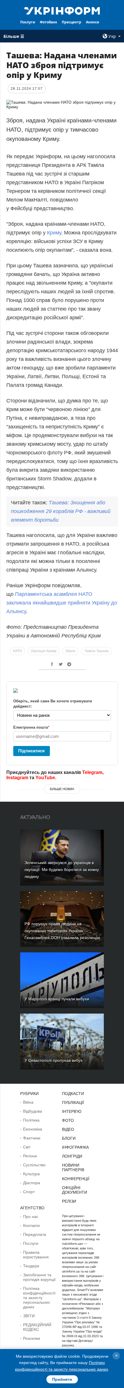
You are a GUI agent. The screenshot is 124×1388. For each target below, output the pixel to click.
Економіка (32, 1129)
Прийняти (62, 1379)
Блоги (69, 1138)
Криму (54, 233)
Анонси (92, 22)
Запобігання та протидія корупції (39, 1277)
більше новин (62, 789)
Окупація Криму (44, 651)
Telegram (92, 772)
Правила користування (36, 1254)
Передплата (34, 1234)
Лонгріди (72, 1156)
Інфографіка (75, 1147)
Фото (68, 1120)
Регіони (30, 1156)
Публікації (73, 1102)
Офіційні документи (74, 1190)
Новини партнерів (73, 1167)
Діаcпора (31, 1182)
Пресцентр (71, 22)
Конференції (75, 1178)
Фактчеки (31, 1138)
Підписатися (31, 750)
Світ (27, 1147)
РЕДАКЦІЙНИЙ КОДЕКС (37, 1327)
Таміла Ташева (96, 651)
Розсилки (31, 1338)
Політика (31, 1120)
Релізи (69, 1201)
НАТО (17, 651)
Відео (68, 1129)
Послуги (27, 22)
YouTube (45, 777)
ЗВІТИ (29, 1316)
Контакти (31, 1225)
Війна (28, 1102)
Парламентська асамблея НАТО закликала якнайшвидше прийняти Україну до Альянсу (61, 602)
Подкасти (73, 1093)
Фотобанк (48, 22)
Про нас (30, 1216)
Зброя (70, 651)
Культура (31, 1173)
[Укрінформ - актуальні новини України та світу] (62, 10)
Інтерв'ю (71, 1111)
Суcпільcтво (34, 1165)
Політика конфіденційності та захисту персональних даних (39, 1297)
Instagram (17, 777)
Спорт (29, 1191)
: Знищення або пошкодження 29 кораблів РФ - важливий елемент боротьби (60, 511)
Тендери (31, 1266)
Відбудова (32, 1111)
